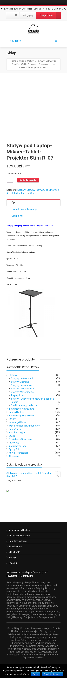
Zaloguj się (28, 15)
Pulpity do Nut (18, 395)
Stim (32, 193)
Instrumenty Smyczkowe (21, 415)
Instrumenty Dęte (18, 446)
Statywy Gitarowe (20, 382)
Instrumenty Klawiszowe (21, 408)
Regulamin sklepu (18, 541)
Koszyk (12, 557)
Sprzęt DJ (14, 449)
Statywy (21, 190)
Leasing (13, 563)
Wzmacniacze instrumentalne (24, 425)
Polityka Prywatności (19, 535)
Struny (12, 419)
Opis (14, 202)
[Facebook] (9, 15)
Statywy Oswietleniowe (23, 388)
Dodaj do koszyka (28, 180)
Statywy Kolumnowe (21, 385)
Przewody (14, 442)
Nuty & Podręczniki (18, 453)
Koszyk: (46, 15)
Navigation (15, 41)
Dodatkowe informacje (24, 209)
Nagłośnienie (15, 429)
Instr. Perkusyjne (17, 432)
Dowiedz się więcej (52, 674)
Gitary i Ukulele (16, 412)
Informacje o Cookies (19, 530)
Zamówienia (15, 546)
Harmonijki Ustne (17, 422)
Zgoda (35, 674)
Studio (12, 436)
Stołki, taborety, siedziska (24, 405)
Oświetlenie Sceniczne (20, 439)
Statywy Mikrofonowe (22, 392)
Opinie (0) (17, 215)
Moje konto (14, 552)
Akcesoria (14, 456)
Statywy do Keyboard (22, 378)
